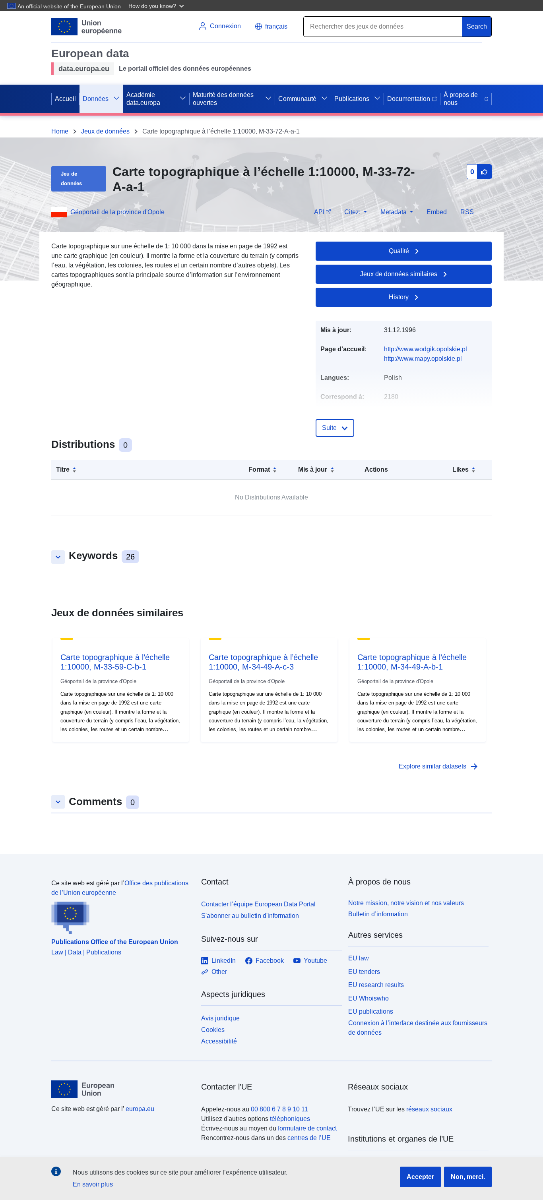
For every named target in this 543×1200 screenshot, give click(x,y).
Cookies (213, 1029)
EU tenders (364, 971)
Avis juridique (220, 1018)
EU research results (376, 984)
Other (219, 971)
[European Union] (121, 1089)
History (399, 297)
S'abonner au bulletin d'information (250, 915)
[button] (157, 5)
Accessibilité (219, 1041)
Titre (63, 469)
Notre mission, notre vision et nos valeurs (406, 903)
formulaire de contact (307, 1128)
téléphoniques (290, 1118)
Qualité (399, 251)
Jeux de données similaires (398, 274)
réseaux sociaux (429, 1109)
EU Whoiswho (368, 998)
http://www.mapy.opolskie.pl (423, 358)
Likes (460, 469)
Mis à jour (312, 469)
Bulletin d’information (378, 914)
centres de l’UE (309, 1137)
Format (259, 469)
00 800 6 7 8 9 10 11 (279, 1109)
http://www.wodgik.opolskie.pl (425, 349)
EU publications (370, 1011)
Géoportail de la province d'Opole (117, 212)
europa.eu (140, 1108)
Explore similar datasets (439, 766)
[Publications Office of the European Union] (121, 916)
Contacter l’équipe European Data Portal (258, 904)
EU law (358, 958)
